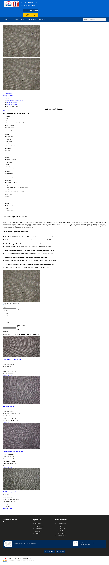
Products (8, 98)
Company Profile (19, 19)
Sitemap (37, 533)
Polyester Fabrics (61, 533)
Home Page (8, 19)
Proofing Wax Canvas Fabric (63, 526)
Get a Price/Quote (7, 110)
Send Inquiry (31, 15)
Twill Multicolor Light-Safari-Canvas (13, 451)
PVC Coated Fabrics (61, 528)
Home (7, 97)
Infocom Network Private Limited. (27, 560)
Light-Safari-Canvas (9, 406)
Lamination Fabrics (61, 535)
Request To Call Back (8, 95)
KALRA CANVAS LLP (29, 3)
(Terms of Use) (28, 558)
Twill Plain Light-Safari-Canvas (12, 359)
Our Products (32, 19)
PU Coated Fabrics (61, 530)
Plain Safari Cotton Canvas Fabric (14, 100)
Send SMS (61, 551)
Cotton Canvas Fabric (11, 102)
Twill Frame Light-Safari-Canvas (12, 492)
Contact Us (42, 19)
